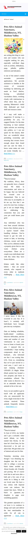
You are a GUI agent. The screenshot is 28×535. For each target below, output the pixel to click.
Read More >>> (9, 153)
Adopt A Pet (6, 160)
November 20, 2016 (18, 158)
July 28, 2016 (16, 282)
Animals (21, 523)
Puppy (21, 411)
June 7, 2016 (16, 411)
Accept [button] (18, 531)
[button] (14, 1)
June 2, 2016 (16, 523)
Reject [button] (24, 531)
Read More (14, 533)
